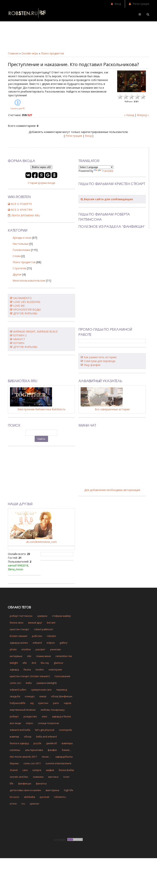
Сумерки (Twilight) (46, 683)
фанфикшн (24, 783)
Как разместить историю (100, 357)
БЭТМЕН (18, 343)
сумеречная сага (41, 689)
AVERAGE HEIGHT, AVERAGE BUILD (35, 331)
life (11, 783)
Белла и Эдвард (19, 743)
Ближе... (66, 750)
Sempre (36, 770)
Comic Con (15, 683)
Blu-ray (45, 662)
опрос (29, 723)
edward (37, 642)
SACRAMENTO (22, 298)
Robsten (51, 636)
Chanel (14, 770)
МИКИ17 (19, 339)
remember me (64, 656)
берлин (14, 763)
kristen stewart (18, 636)
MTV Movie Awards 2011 (23, 756)
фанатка (41, 783)
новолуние (55, 669)
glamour (58, 662)
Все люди (15, 723)
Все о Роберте (21, 204)
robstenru (60, 797)
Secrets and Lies (19, 776)
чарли (67, 703)
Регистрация (141, 4)
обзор (27, 736)
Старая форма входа (41, 183)
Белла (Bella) (66, 770)
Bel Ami (51, 622)
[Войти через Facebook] (35, 175)
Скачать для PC (17, 108)
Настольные (21, 244)
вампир (14, 736)
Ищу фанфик (92, 365)
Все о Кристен (21, 209)
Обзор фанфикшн (61, 696)
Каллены (15, 750)
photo (13, 649)
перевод (61, 689)
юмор (42, 696)
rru (23, 803)
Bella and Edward (46, 736)
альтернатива (34, 750)
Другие (17, 274)
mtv (29, 656)
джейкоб (51, 743)
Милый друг (35, 622)
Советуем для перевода (99, 361)
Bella (29, 683)
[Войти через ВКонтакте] (28, 175)
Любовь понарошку (53, 709)
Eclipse (51, 642)
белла (27, 669)
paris (56, 703)
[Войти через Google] (48, 175)
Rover (66, 776)
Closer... (46, 756)
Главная (13, 53)
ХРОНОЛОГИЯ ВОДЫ (27, 309)
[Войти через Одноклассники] (54, 175)
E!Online (26, 649)
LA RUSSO (14, 797)
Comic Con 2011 (32, 763)
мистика (53, 776)
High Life (68, 790)
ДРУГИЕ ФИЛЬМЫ (25, 313)
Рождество (30, 716)
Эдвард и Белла (61, 716)
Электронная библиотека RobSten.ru (41, 409)
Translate (107, 171)
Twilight (14, 662)
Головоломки (21, 250)
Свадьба (15, 696)
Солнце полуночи (48, 723)
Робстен (37, 636)
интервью (16, 656)
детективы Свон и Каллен (25, 790)
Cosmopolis (65, 730)
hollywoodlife (17, 703)
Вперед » (143, 115)
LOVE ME (19, 305)
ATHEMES (60, 840)
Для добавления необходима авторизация (112, 490)
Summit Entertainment (58, 763)
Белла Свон (16, 622)
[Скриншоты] (131, 81)
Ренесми (55, 649)
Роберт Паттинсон (21, 616)
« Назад (129, 115)
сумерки (42, 616)
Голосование (62, 676)
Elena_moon (15, 569)
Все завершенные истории (112, 409)
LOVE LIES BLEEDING (26, 302)
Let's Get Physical (44, 730)
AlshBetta (29, 797)
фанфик (52, 750)
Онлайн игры (29, 53)
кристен (43, 703)
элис (44, 716)
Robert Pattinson (43, 629)
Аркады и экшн (22, 237)
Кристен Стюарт (19, 629)
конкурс (30, 696)
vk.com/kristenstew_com (41, 542)
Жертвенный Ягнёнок (23, 709)
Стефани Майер (61, 616)
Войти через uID (41, 167)
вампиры (67, 743)
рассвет (40, 649)
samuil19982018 (18, 565)
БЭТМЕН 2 (20, 335)
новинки (38, 776)
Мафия (50, 770)
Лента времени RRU (25, 215)
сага (25, 770)
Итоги (13, 803)
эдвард (14, 669)
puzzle (37, 743)
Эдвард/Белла (64, 756)
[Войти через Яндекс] (41, 175)
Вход (117, 4)
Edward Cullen (18, 689)
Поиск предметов (52, 53)
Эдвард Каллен (19, 642)
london (40, 669)
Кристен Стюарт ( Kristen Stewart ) (30, 676)
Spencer (34, 803)
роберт (14, 716)
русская (44, 797)
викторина (52, 790)
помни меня (43, 656)
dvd (34, 662)
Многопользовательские (29, 280)
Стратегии (19, 268)
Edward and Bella (20, 730)
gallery (63, 642)
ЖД (32, 703)
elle (25, 662)
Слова (17, 256)
